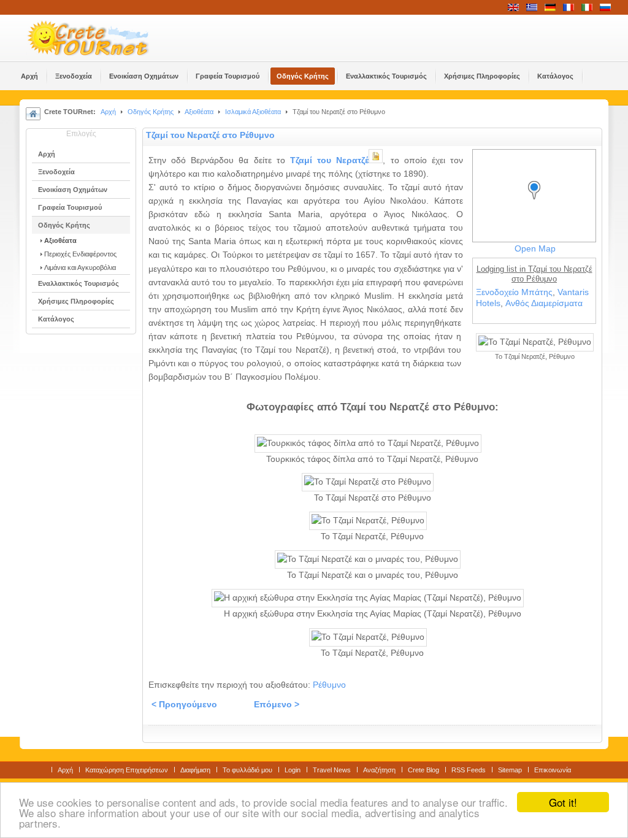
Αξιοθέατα (199, 111)
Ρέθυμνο (329, 685)
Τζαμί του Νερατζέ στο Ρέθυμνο (210, 135)
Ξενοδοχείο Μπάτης (514, 292)
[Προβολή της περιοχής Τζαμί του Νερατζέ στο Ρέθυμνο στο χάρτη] (537, 201)
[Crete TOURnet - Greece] (102, 38)
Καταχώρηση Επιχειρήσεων (126, 770)
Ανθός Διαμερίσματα (544, 303)
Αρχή (108, 111)
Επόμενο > (276, 704)
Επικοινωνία (552, 770)
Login (293, 770)
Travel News (332, 770)
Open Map (535, 248)
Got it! (563, 802)
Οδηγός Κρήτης (151, 111)
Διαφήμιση (195, 770)
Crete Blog (423, 770)
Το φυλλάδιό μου (247, 770)
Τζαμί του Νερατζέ (329, 160)
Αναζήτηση (379, 770)
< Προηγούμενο (184, 704)
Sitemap (510, 770)
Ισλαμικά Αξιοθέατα (253, 111)
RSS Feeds (468, 770)
